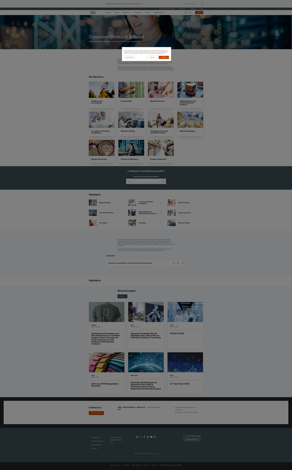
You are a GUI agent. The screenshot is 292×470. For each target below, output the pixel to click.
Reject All (152, 57)
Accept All (164, 57)
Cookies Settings (129, 57)
